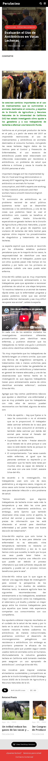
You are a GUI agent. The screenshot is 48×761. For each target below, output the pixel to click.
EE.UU (33, 690)
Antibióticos (18, 690)
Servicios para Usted (32, 753)
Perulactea (11, 3)
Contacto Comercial (24, 757)
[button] (45, 3)
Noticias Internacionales (20, 27)
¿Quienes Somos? (13, 753)
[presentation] (41, 718)
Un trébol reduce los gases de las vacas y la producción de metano (15, 728)
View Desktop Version (25, 744)
